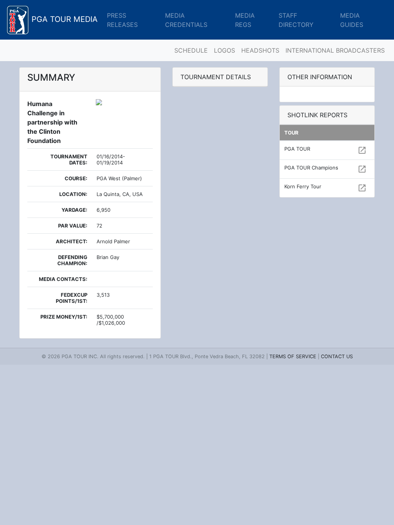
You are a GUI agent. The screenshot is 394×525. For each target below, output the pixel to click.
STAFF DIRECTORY (296, 20)
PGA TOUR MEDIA (63, 19)
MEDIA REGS (245, 20)
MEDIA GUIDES (351, 20)
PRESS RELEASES (122, 20)
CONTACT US (337, 356)
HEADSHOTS (260, 50)
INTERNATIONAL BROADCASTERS (335, 50)
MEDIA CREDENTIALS (186, 20)
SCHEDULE (191, 50)
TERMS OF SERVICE (292, 356)
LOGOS (224, 50)
